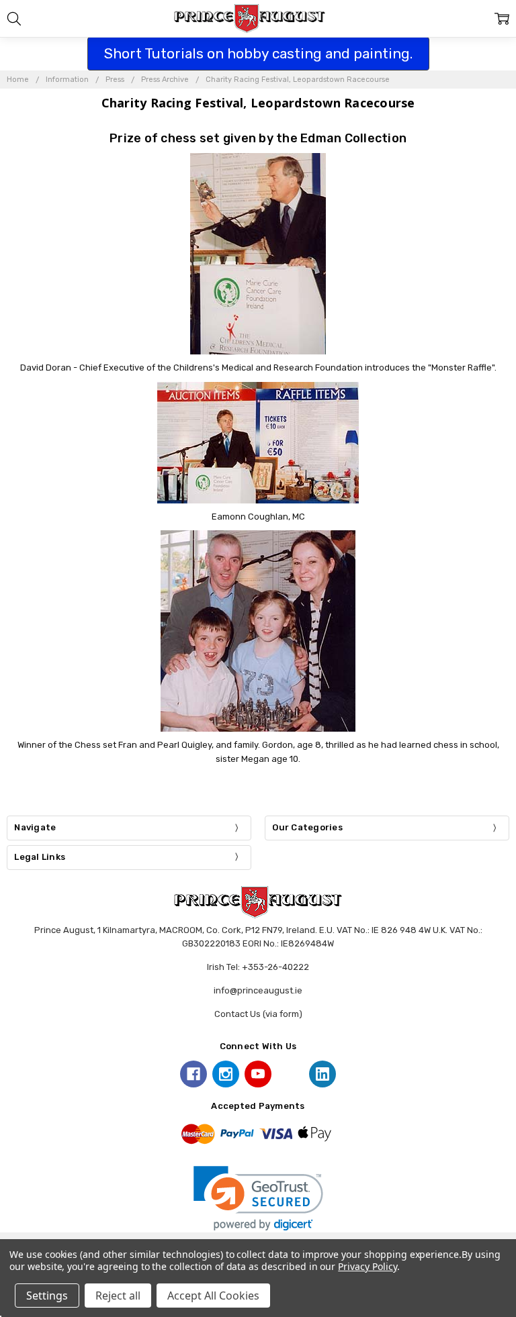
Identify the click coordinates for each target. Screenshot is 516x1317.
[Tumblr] (290, 1074)
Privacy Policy (367, 1266)
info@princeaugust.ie (258, 990)
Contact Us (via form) (258, 1014)
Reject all (117, 1295)
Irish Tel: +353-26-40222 (258, 967)
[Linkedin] (322, 1074)
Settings (47, 1295)
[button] (258, 1198)
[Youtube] (258, 1074)
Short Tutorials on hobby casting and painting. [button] (258, 53)
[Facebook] (193, 1074)
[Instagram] (225, 1074)
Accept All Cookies (213, 1295)
